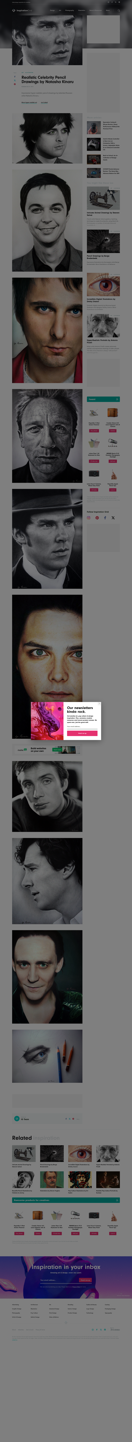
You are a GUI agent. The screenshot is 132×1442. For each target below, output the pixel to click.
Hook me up (82, 733)
